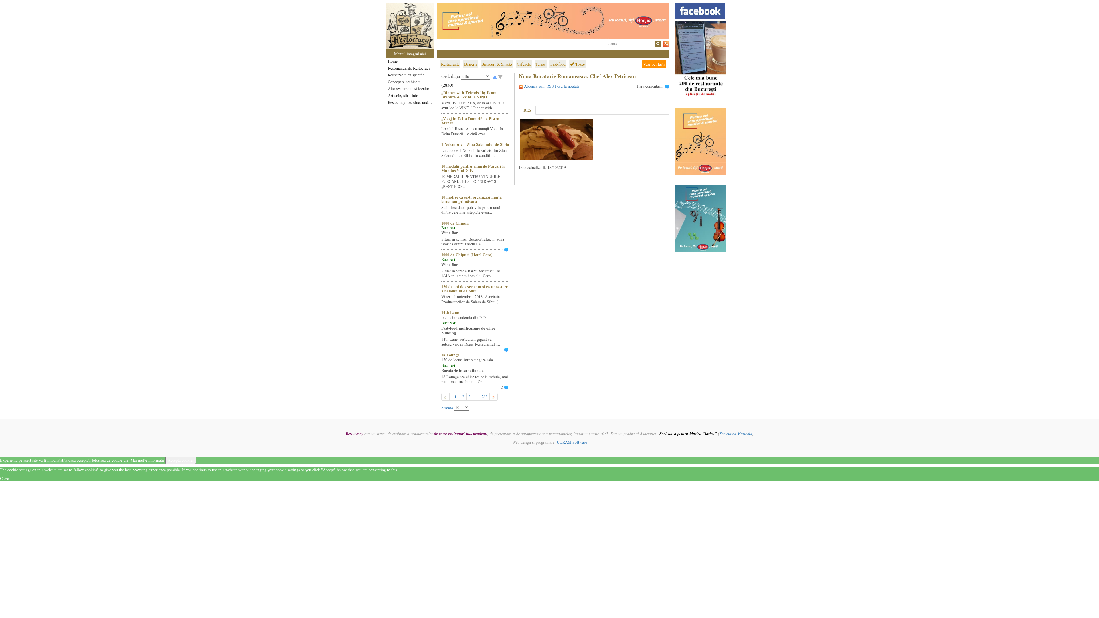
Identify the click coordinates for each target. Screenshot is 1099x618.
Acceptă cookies (181, 460)
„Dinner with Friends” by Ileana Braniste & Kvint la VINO (469, 95)
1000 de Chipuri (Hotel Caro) (467, 255)
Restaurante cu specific (406, 75)
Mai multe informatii (147, 460)
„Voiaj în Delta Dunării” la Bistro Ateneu (470, 121)
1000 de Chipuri (455, 223)
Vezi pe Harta (654, 64)
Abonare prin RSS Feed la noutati (551, 86)
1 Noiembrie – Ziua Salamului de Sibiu (475, 144)
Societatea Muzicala (736, 433)
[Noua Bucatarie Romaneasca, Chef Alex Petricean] (557, 139)
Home (393, 61)
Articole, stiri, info (403, 95)
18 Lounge (450, 355)
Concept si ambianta (404, 81)
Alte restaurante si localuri (409, 88)
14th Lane (450, 312)
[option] (553, 21)
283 (484, 396)
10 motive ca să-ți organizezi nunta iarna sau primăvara (471, 199)
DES (527, 110)
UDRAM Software (572, 442)
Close (4, 478)
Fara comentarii (650, 86)
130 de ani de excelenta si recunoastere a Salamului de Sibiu (474, 289)
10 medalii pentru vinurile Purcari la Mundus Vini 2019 (473, 168)
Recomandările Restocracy (409, 68)
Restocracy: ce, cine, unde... (410, 102)
